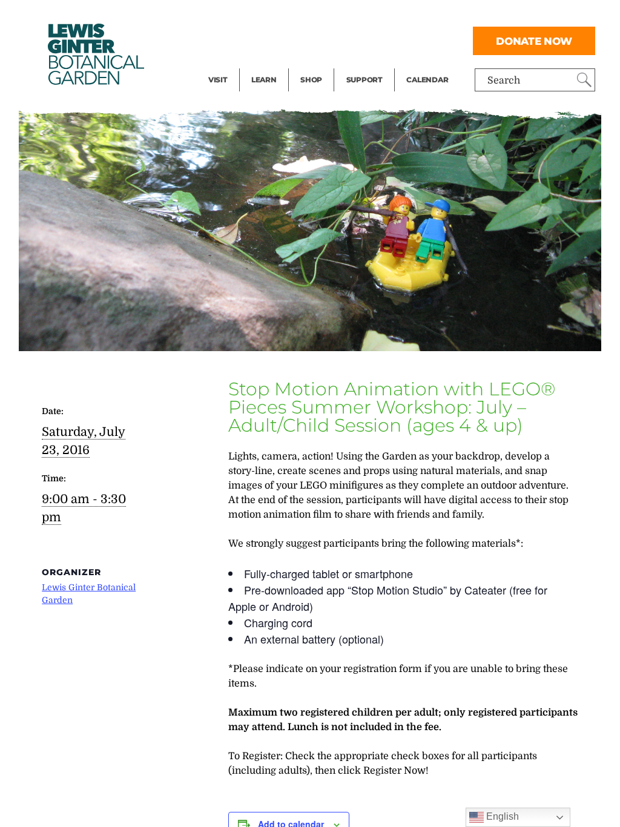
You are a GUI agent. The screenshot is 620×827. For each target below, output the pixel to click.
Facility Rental (241, 15)
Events (224, 40)
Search (503, 80)
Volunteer (368, 64)
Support (364, 79)
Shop (311, 79)
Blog (261, 64)
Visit (218, 79)
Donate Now (534, 41)
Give (356, 40)
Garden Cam (280, 40)
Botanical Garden (95, 54)
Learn (264, 79)
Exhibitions (234, 64)
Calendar (427, 79)
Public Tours (280, 15)
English (501, 816)
